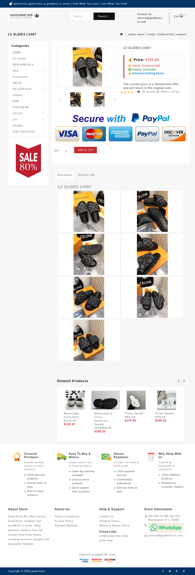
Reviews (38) (86, 174)
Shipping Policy (109, 521)
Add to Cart (85, 150)
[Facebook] (163, 571)
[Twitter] (169, 571)
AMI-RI (17, 82)
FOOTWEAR (21, 107)
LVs (15, 119)
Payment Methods (66, 525)
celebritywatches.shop (113, 535)
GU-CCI (17, 113)
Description (64, 174)
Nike (15, 70)
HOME (17, 52)
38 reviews (149, 91)
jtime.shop (106, 540)
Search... (104, 16)
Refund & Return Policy (114, 525)
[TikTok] (183, 571)
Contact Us (106, 516)
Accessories (21, 76)
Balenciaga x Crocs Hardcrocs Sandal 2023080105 (103, 420)
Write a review (169, 91)
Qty (56, 150)
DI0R (16, 101)
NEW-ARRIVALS (23, 64)
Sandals (18, 125)
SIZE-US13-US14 (24, 131)
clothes (17, 95)
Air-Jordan (19, 58)
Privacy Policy (64, 521)
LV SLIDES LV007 (75, 187)
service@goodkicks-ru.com (165, 535)
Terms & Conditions (67, 516)
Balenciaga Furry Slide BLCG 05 (71, 417)
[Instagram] (176, 571)
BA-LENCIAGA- (23, 89)
